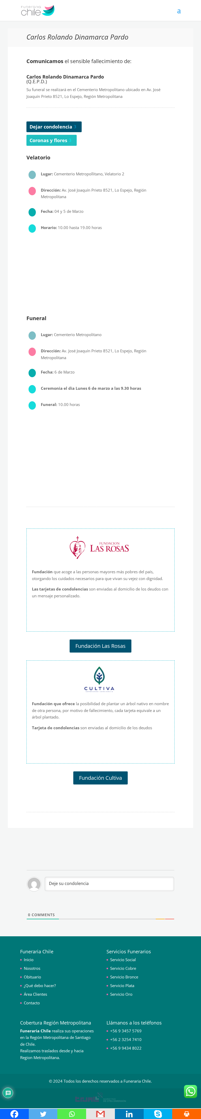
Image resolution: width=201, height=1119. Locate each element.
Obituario (32, 976)
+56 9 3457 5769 (126, 1030)
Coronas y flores (48, 140)
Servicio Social (123, 959)
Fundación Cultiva (100, 777)
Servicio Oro (121, 994)
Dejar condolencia (51, 127)
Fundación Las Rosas (100, 645)
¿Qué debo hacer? (40, 985)
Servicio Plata (122, 985)
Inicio (29, 959)
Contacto (32, 1002)
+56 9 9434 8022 (126, 1048)
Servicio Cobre (123, 968)
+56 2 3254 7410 (126, 1039)
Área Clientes (35, 994)
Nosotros (32, 968)
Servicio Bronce (124, 976)
